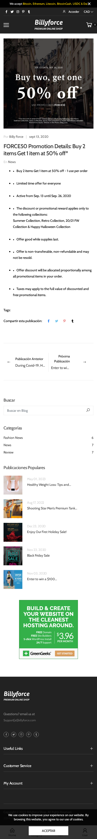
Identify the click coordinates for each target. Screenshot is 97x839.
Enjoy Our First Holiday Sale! (46, 532)
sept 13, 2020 (38, 136)
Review (48, 452)
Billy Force (16, 136)
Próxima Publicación (72, 362)
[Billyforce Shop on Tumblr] (29, 11)
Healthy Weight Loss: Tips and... (49, 484)
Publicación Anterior (31, 362)
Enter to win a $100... (42, 579)
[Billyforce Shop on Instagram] (17, 11)
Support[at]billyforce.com (20, 720)
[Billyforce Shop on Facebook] (6, 11)
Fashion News (48, 438)
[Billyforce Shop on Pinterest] (23, 11)
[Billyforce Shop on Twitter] (12, 11)
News (12, 162)
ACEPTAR (48, 831)
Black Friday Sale (38, 555)
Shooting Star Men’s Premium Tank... (52, 508)
